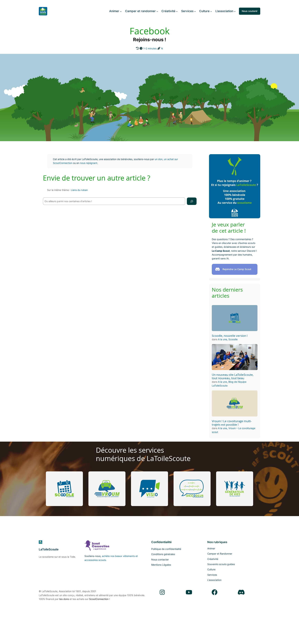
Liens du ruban (79, 189)
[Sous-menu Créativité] (177, 11)
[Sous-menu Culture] (211, 11)
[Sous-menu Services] (195, 11)
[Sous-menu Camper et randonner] (157, 11)
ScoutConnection (98, 599)
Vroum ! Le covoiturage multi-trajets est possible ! (232, 422)
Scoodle (233, 339)
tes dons (64, 599)
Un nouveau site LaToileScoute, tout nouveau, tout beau (232, 376)
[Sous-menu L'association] (235, 11)
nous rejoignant (88, 162)
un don (158, 159)
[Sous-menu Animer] (121, 11)
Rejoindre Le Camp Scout (237, 269)
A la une (222, 339)
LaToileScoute (48, 549)
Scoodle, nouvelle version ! (230, 335)
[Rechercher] (192, 201)
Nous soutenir (249, 11)
